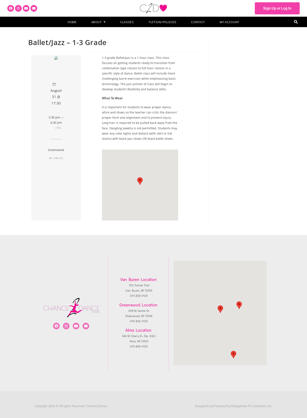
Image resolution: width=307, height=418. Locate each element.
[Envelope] (33, 8)
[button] (295, 22)
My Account (229, 22)
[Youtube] (26, 8)
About (96, 22)
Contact (198, 22)
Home (72, 22)
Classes (127, 22)
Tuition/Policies (162, 22)
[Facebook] (10, 8)
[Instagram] (18, 8)
